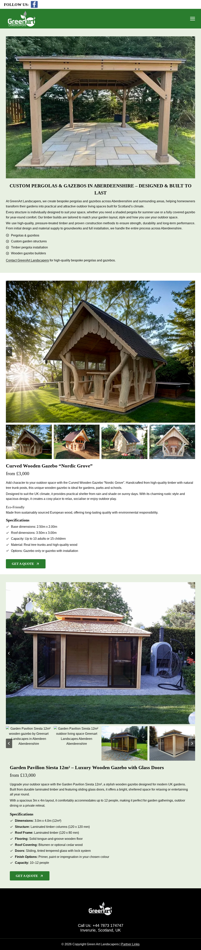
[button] (29, 442)
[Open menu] (194, 19)
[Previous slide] (9, 351)
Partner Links (130, 944)
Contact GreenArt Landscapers (27, 260)
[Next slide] (192, 351)
